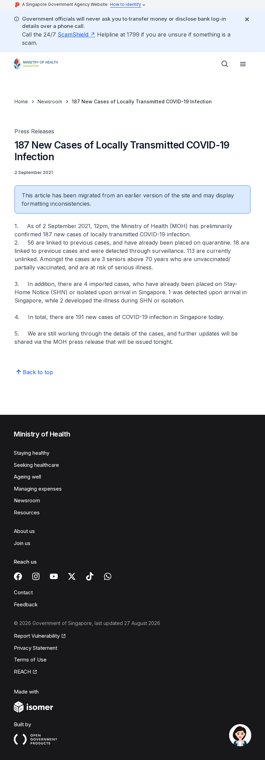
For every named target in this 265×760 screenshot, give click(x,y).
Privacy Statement (35, 648)
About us (24, 531)
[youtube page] (54, 576)
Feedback (26, 604)
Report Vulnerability (37, 636)
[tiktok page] (90, 576)
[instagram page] (36, 576)
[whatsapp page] (108, 576)
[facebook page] (18, 576)
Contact (23, 592)
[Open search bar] (225, 64)
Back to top (38, 372)
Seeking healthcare (36, 465)
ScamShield (73, 34)
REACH (22, 671)
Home (21, 101)
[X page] (72, 576)
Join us (22, 543)
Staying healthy (31, 453)
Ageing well (27, 476)
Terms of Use (30, 659)
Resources (27, 512)
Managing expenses (38, 488)
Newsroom (50, 101)
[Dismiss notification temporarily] (247, 19)
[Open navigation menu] (243, 64)
